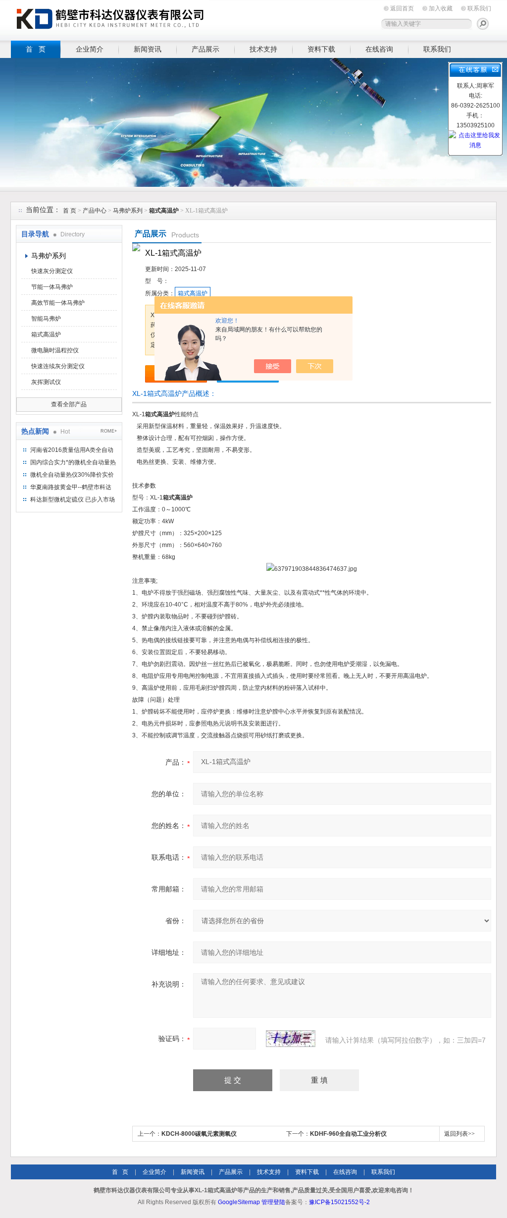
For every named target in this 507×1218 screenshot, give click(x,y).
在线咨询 (379, 49)
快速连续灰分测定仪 (58, 366)
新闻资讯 (147, 49)
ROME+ (109, 431)
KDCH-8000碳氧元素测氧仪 (199, 1133)
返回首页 (402, 8)
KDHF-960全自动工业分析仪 (348, 1133)
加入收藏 (441, 8)
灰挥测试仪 (46, 382)
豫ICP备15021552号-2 (339, 1202)
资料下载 (321, 49)
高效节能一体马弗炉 (58, 302)
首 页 (36, 49)
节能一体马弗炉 (52, 286)
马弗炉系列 (128, 210)
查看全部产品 (69, 404)
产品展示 (205, 49)
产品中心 (95, 210)
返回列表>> (459, 1133)
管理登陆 (273, 1202)
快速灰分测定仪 (52, 271)
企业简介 (89, 49)
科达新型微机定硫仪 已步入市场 (72, 499)
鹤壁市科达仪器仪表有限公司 (110, 18)
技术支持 (263, 49)
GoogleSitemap (239, 1202)
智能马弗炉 (46, 318)
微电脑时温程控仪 (55, 350)
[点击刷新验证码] (290, 1038)
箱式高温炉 (46, 334)
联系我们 (479, 8)
